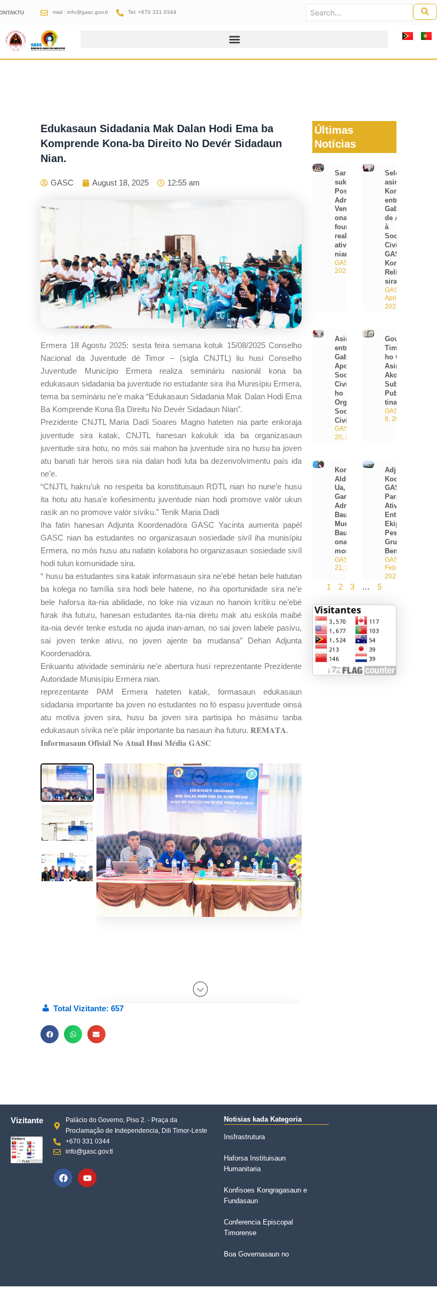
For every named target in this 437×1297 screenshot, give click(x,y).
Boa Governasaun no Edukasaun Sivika (256, 1259)
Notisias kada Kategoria (263, 1119)
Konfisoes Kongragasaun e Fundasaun (265, 1195)
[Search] (425, 12)
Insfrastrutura (244, 1137)
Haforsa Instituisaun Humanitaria (255, 1163)
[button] (234, 39)
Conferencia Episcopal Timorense (258, 1227)
